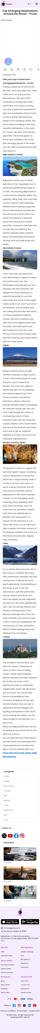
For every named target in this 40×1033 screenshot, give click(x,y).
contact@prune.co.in (12, 928)
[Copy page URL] (30, 69)
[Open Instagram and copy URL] (24, 69)
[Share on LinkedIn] (18, 69)
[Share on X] (11, 69)
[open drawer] (36, 3)
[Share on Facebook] (5, 69)
